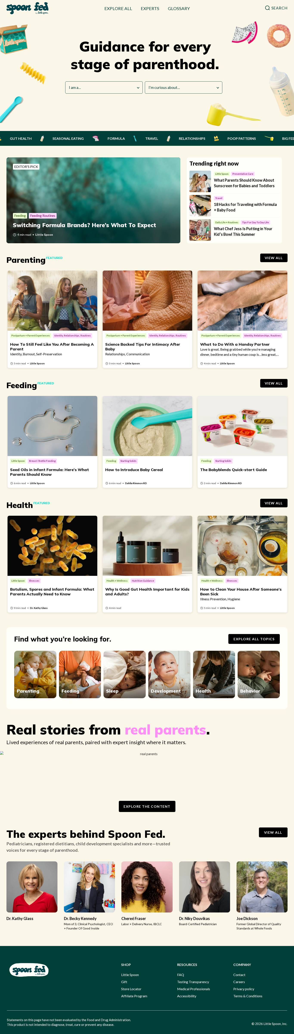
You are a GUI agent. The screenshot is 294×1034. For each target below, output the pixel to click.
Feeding (70, 691)
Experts (150, 8)
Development (166, 691)
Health (203, 691)
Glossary (179, 8)
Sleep (112, 691)
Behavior (250, 691)
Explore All (118, 8)
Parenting (28, 691)
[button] (276, 8)
